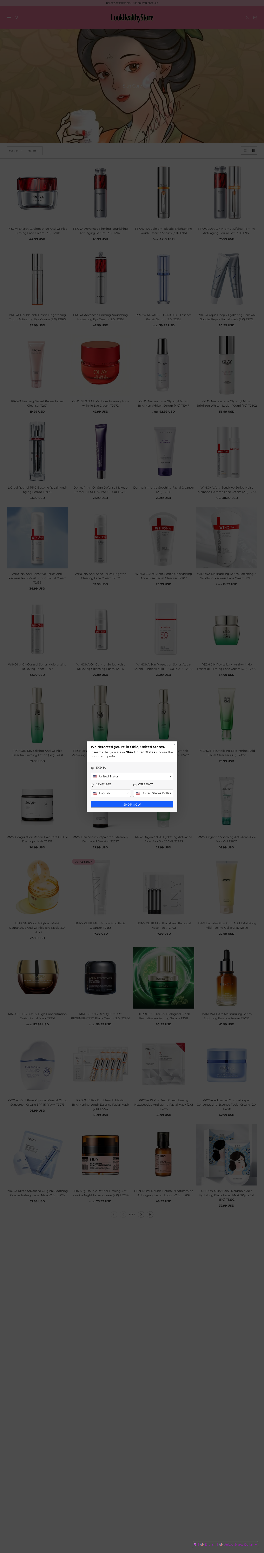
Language (103, 784)
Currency (145, 784)
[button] (225, 1544)
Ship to (101, 767)
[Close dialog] (174, 744)
